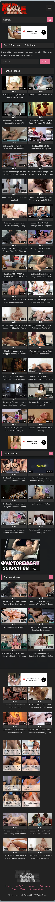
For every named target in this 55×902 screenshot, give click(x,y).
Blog (14, 889)
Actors (32, 886)
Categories (45, 886)
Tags (22, 889)
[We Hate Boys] (22, 9)
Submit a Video (36, 889)
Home (8, 886)
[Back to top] (47, 894)
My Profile (20, 886)
